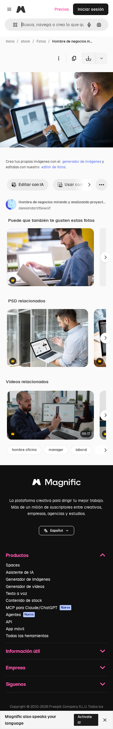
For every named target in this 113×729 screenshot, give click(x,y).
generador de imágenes (81, 161)
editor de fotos (53, 167)
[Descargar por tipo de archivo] (101, 58)
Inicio (10, 41)
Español (56, 530)
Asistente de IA (20, 572)
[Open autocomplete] (13, 25)
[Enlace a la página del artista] (11, 205)
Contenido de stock (24, 600)
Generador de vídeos (25, 586)
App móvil (15, 628)
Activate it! (85, 720)
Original (37, 77)
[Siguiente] (89, 185)
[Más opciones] (58, 58)
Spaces (13, 565)
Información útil (23, 651)
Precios (61, 9)
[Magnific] (56, 483)
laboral (81, 449)
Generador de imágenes (28, 579)
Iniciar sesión (91, 9)
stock (25, 41)
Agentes (20, 614)
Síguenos (16, 684)
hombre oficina (24, 449)
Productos (17, 555)
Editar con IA (31, 184)
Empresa (15, 667)
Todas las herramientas (27, 635)
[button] (56, 530)
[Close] (105, 720)
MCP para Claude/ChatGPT (38, 607)
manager (56, 449)
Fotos (41, 41)
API (9, 621)
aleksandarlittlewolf (35, 208)
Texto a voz (16, 593)
